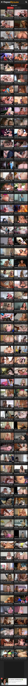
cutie (2, 485)
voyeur (22, 377)
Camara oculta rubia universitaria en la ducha (20, 538)
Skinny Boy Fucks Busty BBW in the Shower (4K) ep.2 (7, 473)
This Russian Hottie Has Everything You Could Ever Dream (7, 625)
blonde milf (8, 95)
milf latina (11, 572)
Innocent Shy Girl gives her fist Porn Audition (20, 310)
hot (11, 170)
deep (25, 594)
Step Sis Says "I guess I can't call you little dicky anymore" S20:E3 (20, 299)
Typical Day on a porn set (6, 462)
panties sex (13, 583)
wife (25, 463)
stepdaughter (3, 51)
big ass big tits (10, 344)
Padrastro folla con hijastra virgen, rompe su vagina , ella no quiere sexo (7, 386)
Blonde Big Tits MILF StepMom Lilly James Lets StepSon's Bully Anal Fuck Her (7, 223)
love (1, 583)
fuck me (18, 594)
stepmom (3, 322)
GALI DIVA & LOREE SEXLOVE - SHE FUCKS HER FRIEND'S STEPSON (7, 61)
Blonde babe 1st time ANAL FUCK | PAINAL (20, 440)
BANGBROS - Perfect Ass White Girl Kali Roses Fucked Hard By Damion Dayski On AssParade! (7, 343)
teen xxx (18, 160)
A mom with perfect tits (6, 93)
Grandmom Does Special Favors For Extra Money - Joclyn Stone (20, 169)
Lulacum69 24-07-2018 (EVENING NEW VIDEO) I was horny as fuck (20, 61)
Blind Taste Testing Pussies (20, 147)
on (1, 463)
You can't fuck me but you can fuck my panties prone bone (7, 17)
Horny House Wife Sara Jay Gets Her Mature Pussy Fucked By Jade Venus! (20, 625)
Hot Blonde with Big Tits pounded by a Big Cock (20, 223)
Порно (6, 2)
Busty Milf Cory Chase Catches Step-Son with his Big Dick (20, 202)
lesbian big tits (21, 344)
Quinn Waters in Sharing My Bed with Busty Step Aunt (20, 321)
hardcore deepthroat (8, 453)
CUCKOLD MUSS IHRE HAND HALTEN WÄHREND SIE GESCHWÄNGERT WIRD (7, 451)
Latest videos (17, 7)
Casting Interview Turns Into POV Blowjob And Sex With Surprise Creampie (7, 549)
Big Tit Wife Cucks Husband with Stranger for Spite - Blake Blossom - (20, 516)
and (1, 279)
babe (15, 442)
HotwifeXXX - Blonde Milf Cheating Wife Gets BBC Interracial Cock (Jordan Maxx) (20, 462)
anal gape (19, 40)
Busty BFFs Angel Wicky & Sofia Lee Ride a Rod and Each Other (20, 115)
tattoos (18, 268)
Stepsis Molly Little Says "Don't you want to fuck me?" (7, 397)
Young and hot (17, 614)
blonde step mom (20, 203)
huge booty (19, 398)
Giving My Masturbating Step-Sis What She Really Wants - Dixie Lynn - (7, 614)
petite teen (23, 420)
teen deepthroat (12, 507)
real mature (20, 29)
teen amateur (20, 192)
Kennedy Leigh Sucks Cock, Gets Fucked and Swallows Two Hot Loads (7, 332)
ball (11, 518)
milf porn (9, 105)
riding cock (7, 442)
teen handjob (9, 51)
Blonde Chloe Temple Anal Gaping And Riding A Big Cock (20, 39)
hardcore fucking (9, 214)
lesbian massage (21, 507)
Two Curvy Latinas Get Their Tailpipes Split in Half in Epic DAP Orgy (7, 82)
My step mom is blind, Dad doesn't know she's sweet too (7, 169)
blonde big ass (12, 236)
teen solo (23, 615)
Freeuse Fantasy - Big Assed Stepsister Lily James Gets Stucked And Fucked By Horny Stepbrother (7, 234)
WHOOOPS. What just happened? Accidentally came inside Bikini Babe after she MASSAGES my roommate (20, 505)
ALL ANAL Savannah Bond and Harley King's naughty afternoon (20, 560)
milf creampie (13, 62)
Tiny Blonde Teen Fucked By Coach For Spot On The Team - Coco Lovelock (20, 419)
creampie (5, 73)
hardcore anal (25, 127)
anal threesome (19, 561)
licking (2, 453)
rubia (15, 539)
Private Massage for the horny (20, 72)
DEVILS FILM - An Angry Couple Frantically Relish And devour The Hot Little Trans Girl (7, 354)
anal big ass (19, 127)
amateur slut (7, 377)
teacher (2, 138)
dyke (25, 149)
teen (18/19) (12, 257)
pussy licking (12, 127)
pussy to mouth (12, 398)
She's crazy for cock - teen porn (20, 332)
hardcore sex (23, 474)
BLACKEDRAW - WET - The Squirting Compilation (7, 191)
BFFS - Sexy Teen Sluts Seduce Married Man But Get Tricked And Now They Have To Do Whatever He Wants (7, 657)
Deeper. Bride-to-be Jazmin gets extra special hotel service (7, 646)
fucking (10, 19)
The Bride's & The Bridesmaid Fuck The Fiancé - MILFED (20, 354)
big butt (25, 290)
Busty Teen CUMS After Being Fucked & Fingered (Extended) (20, 657)
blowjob (7, 127)
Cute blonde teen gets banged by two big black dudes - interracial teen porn (20, 50)
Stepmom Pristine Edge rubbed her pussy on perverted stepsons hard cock (7, 213)
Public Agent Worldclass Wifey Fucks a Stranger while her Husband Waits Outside (20, 82)
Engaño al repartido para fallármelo (7, 571)
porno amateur (19, 73)
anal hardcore (20, 116)
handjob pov (24, 648)
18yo (2, 246)
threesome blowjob (8, 409)
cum (1, 420)
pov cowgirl (13, 550)
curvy (15, 268)
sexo (2, 387)
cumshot (16, 84)
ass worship (11, 604)
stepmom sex (8, 322)
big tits (22, 268)
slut (4, 377)
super (2, 594)
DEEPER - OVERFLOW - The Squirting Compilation (7, 180)
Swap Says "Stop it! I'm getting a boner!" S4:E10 (7, 495)
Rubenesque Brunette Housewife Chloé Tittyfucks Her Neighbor (20, 289)
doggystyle (21, 84)
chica (2, 257)
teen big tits (21, 105)
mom (2, 95)
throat (12, 84)
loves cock (16, 181)
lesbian (15, 344)
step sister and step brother (12, 268)
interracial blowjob (11, 225)
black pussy (7, 170)
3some (2, 105)
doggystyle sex (10, 474)
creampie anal (10, 561)
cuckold (26, 518)
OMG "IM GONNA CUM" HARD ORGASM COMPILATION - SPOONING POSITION (7, 419)
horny (15, 62)
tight (15, 95)
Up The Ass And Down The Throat (7, 72)
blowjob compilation (8, 366)
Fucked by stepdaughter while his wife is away (7, 440)
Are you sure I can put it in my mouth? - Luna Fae (7, 115)
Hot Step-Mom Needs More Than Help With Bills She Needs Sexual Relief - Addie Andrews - (7, 299)
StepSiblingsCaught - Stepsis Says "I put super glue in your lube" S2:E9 (7, 592)
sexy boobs (20, 355)
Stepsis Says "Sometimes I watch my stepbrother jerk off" (7, 126)
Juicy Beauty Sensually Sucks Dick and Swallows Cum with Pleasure (20, 646)
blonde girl (19, 301)
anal (15, 19)
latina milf (7, 160)
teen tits (9, 116)
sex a (25, 160)
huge (15, 398)
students (6, 138)
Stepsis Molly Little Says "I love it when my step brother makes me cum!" (7, 581)
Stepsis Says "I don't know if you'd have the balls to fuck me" (20, 592)
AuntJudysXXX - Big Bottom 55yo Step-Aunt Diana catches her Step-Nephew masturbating (7, 39)
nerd (5, 268)
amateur (11, 528)
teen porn (19, 236)
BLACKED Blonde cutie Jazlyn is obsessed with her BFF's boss (7, 484)
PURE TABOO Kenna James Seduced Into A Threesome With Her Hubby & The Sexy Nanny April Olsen (7, 408)
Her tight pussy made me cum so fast (20, 93)
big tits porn (11, 29)
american (24, 170)
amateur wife (13, 442)
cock (4, 214)
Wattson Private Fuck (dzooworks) (20, 213)
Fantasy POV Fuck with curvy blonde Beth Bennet (20, 267)
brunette (25, 583)
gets (23, 51)
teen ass (5, 550)
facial (2, 73)
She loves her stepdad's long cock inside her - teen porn (20, 180)
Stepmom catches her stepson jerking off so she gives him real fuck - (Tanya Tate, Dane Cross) (20, 28)
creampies (13, 377)
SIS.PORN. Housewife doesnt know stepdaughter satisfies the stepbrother (7, 50)
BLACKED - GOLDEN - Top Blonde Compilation (7, 364)
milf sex (12, 95)
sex (10, 615)
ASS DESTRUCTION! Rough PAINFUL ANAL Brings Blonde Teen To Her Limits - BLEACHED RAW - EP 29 (20, 126)
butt (12, 105)
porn (4, 95)
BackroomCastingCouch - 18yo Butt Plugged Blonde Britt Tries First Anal (7, 560)
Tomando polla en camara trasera (7, 527)
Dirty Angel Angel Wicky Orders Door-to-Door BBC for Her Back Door (20, 17)
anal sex (4, 225)
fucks (2, 290)
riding (13, 170)
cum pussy (22, 95)
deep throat (9, 594)
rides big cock (20, 496)
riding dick (12, 485)
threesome (6, 29)
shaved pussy (24, 626)
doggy (15, 116)
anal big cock (19, 572)
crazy (15, 333)
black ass (25, 453)
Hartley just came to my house (20, 386)
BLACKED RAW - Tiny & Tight (20, 636)
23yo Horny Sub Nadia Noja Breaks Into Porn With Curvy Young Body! (7, 147)
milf (2, 29)
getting (2, 496)
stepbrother (3, 127)
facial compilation (8, 192)
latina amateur (20, 539)
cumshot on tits (24, 40)
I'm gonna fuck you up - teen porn (20, 234)
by (17, 246)
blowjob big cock (21, 637)
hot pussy (18, 615)
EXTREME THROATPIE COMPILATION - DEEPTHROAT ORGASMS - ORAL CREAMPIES (7, 505)
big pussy (22, 518)
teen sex (19, 51)
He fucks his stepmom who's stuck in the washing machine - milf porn (7, 289)
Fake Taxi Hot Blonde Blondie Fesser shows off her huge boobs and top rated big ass (20, 397)
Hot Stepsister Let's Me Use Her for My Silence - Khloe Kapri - (7, 267)
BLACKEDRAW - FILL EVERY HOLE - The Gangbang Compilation (20, 571)
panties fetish (6, 19)
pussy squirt (5, 420)
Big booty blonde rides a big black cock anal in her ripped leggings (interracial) (20, 495)
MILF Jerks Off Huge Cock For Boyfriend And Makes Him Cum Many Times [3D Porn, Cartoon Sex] (20, 104)
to (23, 192)
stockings (16, 528)
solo (5, 626)
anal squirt (19, 366)
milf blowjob (20, 290)
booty (5, 344)
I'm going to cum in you (6, 375)
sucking (12, 333)
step (1, 170)
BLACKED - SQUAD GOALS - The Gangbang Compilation (20, 581)
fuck (1, 19)
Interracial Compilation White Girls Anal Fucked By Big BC (20, 256)
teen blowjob (4, 116)
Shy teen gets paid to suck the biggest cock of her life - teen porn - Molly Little (20, 191)
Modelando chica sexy (6, 256)
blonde (18, 19)
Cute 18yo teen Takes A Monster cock (20, 451)
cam (26, 62)
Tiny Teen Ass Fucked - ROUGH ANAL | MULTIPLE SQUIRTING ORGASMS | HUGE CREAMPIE (20, 364)
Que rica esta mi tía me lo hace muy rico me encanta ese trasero (7, 158)
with (15, 203)
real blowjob (9, 387)
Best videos (10, 7)
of (24, 377)
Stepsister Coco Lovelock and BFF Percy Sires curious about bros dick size (7, 278)
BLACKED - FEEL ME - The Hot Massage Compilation (20, 527)
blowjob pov (18, 648)
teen (15, 138)
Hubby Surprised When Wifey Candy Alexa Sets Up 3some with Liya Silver (7, 104)
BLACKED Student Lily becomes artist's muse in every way (7, 516)
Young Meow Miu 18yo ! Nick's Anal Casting (7, 245)
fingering (6, 648)
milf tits (6, 290)
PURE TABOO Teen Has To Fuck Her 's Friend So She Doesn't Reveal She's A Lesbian (20, 343)
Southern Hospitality (18, 408)
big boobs (24, 398)
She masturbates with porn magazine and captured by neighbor (20, 245)
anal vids (3, 84)
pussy (24, 73)
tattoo (26, 528)
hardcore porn (11, 138)
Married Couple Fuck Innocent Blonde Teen (7, 603)
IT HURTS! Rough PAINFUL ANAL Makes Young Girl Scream (7, 636)
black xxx (24, 138)
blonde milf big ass (12, 420)
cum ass (24, 409)
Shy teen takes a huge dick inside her (20, 158)
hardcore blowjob (20, 225)
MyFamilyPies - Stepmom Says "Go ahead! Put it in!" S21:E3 (7, 310)
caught (18, 518)
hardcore (26, 29)
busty (21, 431)
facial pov (3, 615)
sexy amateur (6, 257)
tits (6, 105)
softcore (8, 626)
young (18, 62)
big (4, 105)
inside (22, 160)
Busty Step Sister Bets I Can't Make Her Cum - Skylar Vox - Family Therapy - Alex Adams (20, 549)
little (15, 301)
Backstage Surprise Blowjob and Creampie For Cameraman (20, 484)
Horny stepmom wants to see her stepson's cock (7, 321)
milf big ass (6, 312)
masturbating (3, 40)
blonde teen (8, 84)
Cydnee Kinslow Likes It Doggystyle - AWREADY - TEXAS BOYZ (20, 430)
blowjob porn (13, 149)
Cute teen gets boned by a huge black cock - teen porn (20, 137)
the (15, 73)
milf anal (22, 19)
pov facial (7, 615)
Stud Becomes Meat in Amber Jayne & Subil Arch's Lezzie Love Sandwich (7, 28)
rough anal (5, 246)
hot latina (12, 160)
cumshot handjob (18, 214)
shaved (19, 387)
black (25, 51)
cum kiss (6, 507)
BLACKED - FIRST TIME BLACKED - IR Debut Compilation (20, 278)
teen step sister (10, 279)
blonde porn (6, 62)
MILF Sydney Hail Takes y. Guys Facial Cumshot (7, 430)
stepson (16, 29)
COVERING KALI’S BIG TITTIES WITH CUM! (7, 538)
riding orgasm (7, 181)
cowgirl (25, 84)
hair (11, 626)
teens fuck (22, 62)
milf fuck (22, 463)
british (25, 268)
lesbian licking (17, 149)
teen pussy (19, 312)
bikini (3, 312)
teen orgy (5, 659)
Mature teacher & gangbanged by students (7, 137)
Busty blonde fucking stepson (7, 202)
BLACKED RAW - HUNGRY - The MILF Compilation (20, 603)
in (14, 322)
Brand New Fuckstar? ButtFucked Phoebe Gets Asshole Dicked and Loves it (20, 473)
